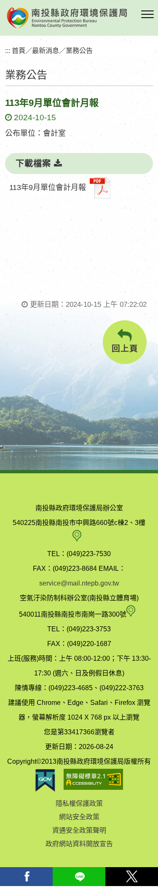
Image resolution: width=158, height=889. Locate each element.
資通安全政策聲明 (79, 830)
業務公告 (79, 50)
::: (7, 50)
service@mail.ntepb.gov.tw (79, 583)
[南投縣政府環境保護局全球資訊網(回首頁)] (67, 18)
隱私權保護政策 (79, 803)
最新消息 (45, 50)
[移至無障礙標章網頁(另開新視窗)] (93, 780)
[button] (147, 15)
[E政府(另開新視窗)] (45, 780)
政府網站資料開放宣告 (79, 843)
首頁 (18, 50)
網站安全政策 (79, 816)
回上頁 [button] (125, 348)
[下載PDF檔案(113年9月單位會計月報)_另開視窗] (100, 187)
